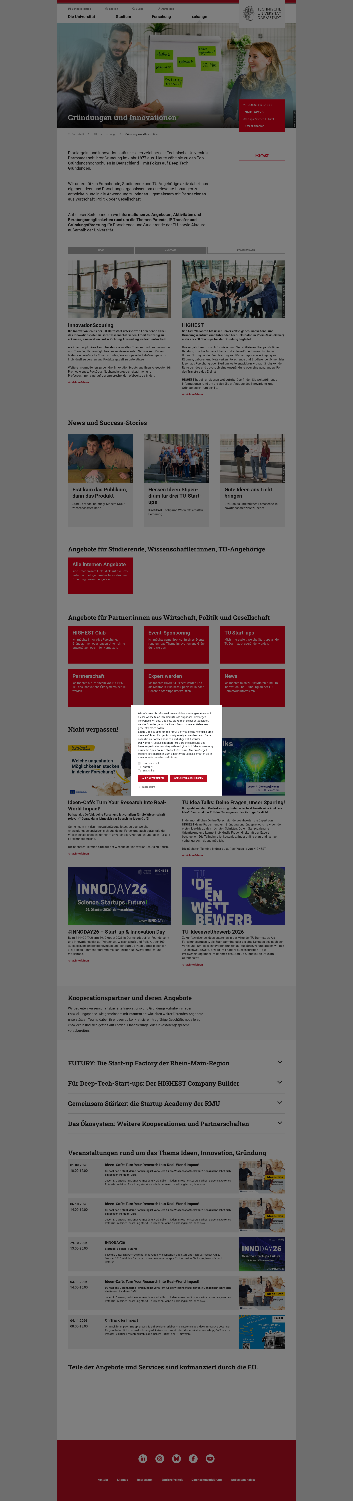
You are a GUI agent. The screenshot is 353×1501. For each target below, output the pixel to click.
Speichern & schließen (188, 778)
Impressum (148, 786)
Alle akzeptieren (153, 778)
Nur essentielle (151, 763)
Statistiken (149, 770)
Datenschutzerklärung (163, 757)
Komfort (148, 766)
